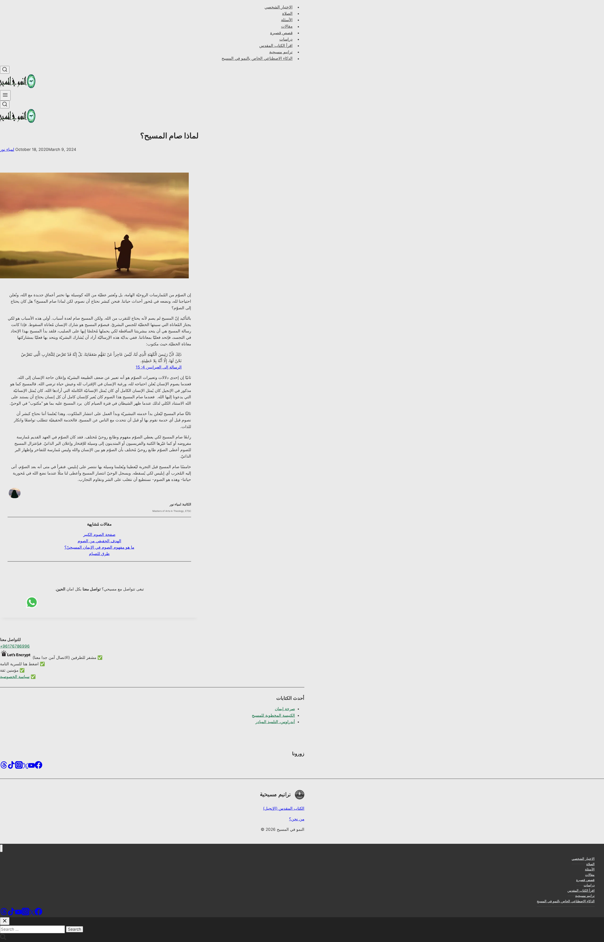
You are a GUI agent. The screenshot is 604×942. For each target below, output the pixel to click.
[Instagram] (19, 766)
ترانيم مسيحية (281, 52)
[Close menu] (1, 848)
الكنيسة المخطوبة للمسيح (273, 715)
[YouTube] (31, 766)
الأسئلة (287, 19)
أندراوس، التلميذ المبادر (275, 721)
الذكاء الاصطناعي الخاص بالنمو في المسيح (257, 58)
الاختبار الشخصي (278, 7)
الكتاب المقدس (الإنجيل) (283, 808)
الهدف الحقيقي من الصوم (99, 541)
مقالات (287, 26)
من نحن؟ (296, 819)
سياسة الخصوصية (14, 676)
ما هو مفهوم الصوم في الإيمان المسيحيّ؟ (99, 547)
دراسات (286, 39)
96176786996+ (15, 646)
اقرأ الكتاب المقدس (276, 45)
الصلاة (287, 13)
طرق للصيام (99, 553)
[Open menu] (5, 95)
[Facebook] (38, 766)
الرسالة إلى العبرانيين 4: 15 (159, 367)
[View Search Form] (4, 70)
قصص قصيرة (281, 32)
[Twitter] (25, 766)
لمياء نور (7, 149)
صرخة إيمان (285, 708)
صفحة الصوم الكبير (99, 534)
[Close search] (4, 921)
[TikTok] (11, 766)
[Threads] (4, 766)
